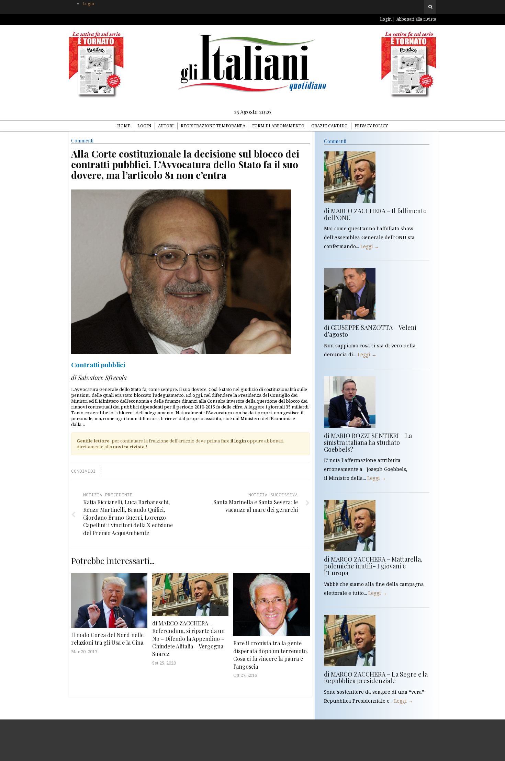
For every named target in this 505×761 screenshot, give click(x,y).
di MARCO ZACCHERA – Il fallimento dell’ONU (375, 214)
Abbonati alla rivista (416, 19)
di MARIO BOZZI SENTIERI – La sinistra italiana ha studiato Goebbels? (368, 442)
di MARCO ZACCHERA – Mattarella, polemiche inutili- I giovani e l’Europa (373, 566)
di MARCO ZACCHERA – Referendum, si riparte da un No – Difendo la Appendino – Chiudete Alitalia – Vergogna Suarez (188, 639)
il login (238, 441)
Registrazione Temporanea (213, 126)
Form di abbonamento (278, 126)
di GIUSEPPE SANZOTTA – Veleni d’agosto (370, 330)
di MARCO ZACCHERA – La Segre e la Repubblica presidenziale (376, 677)
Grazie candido (329, 126)
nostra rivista (129, 446)
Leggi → (369, 246)
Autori (166, 126)
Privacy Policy (371, 126)
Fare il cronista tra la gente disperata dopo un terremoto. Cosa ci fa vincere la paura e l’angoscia (270, 654)
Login (88, 4)
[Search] (430, 7)
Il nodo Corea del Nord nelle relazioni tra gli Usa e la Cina (107, 638)
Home (124, 126)
